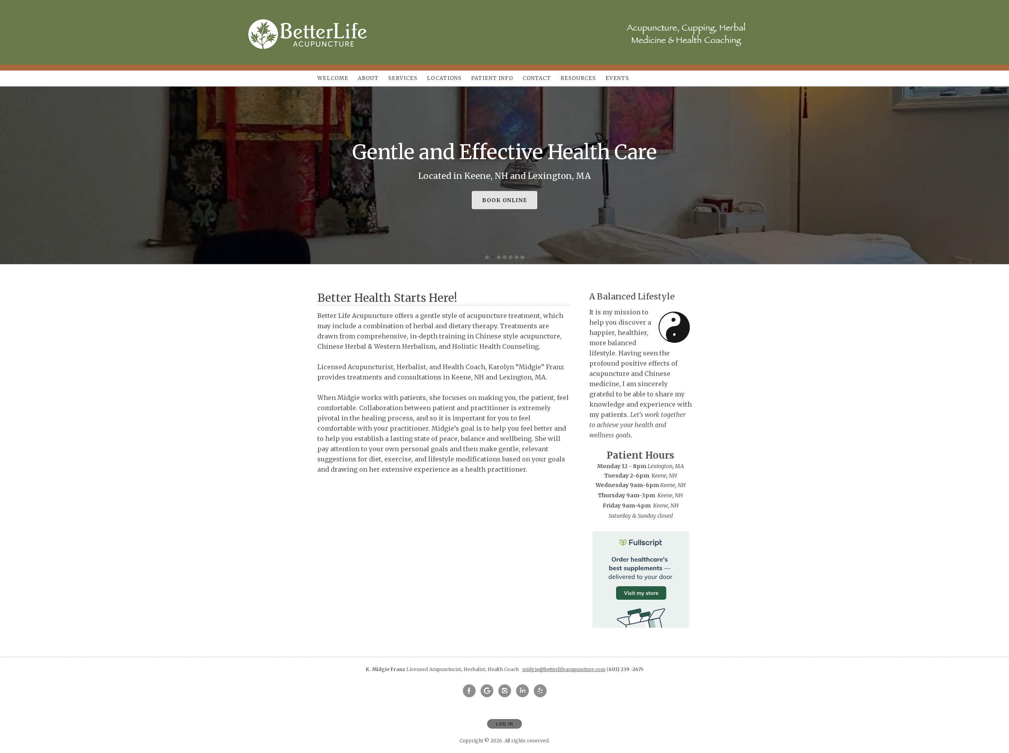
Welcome (332, 78)
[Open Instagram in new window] (505, 691)
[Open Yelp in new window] (540, 691)
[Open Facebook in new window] (469, 691)
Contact (537, 78)
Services (402, 78)
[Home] (307, 34)
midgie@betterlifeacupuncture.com (563, 669)
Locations (444, 78)
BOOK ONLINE (504, 200)
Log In (504, 723)
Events (617, 78)
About (368, 78)
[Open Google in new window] (487, 691)
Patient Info (492, 78)
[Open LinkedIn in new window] (523, 691)
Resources (578, 78)
